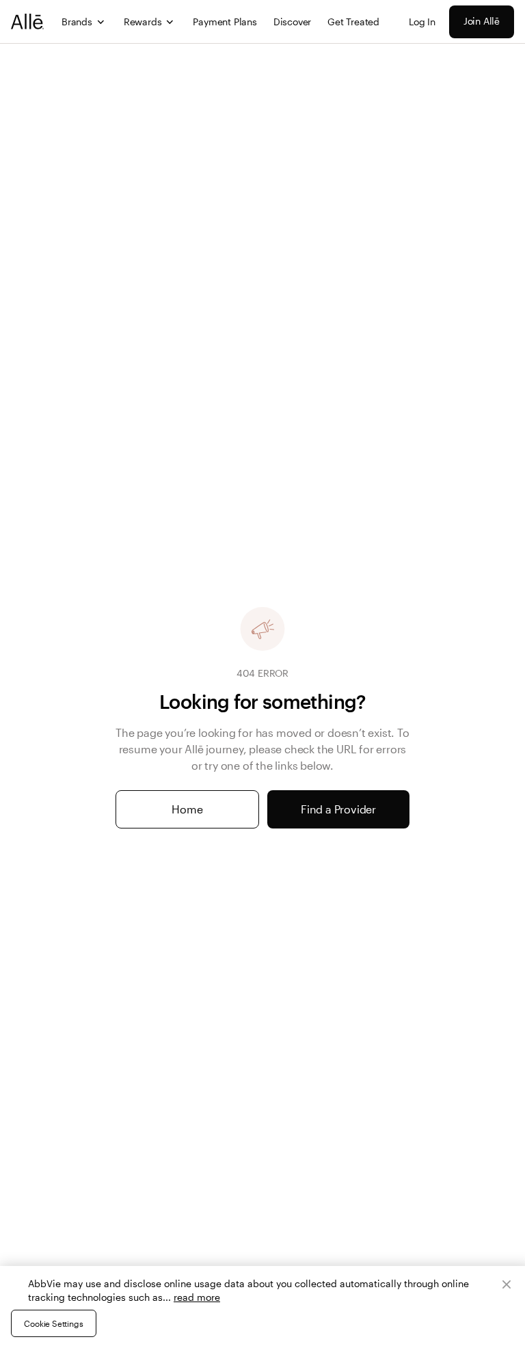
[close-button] (506, 1284)
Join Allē (481, 21)
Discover (292, 21)
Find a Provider (338, 809)
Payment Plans (224, 21)
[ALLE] (28, 21)
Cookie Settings (53, 1323)
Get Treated (353, 21)
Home (187, 809)
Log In (422, 21)
